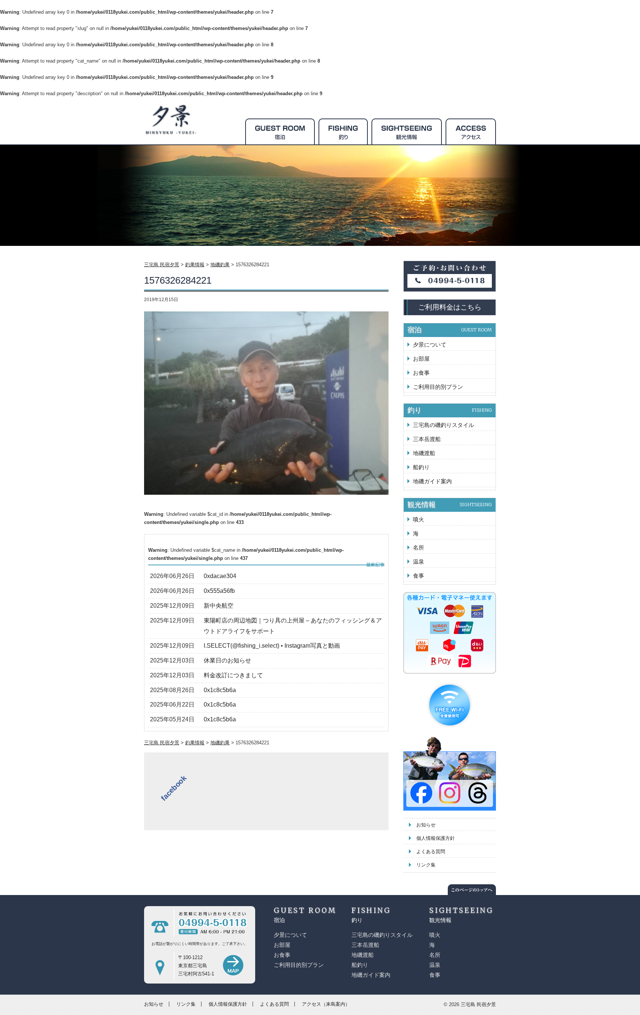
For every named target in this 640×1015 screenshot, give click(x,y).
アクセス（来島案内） (326, 1004)
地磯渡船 (424, 453)
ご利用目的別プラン (438, 387)
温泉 (418, 561)
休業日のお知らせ (227, 660)
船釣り (421, 467)
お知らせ (426, 825)
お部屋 (421, 358)
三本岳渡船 (427, 439)
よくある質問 (430, 851)
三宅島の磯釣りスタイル (443, 425)
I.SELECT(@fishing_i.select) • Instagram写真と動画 (272, 645)
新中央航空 (218, 605)
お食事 (421, 373)
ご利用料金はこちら (449, 307)
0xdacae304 (220, 576)
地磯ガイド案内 (432, 481)
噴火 (418, 519)
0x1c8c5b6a (220, 690)
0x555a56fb (219, 591)
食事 (418, 575)
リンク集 (426, 865)
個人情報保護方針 (435, 838)
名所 (418, 547)
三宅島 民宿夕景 (478, 1004)
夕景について (429, 344)
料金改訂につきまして (233, 675)
